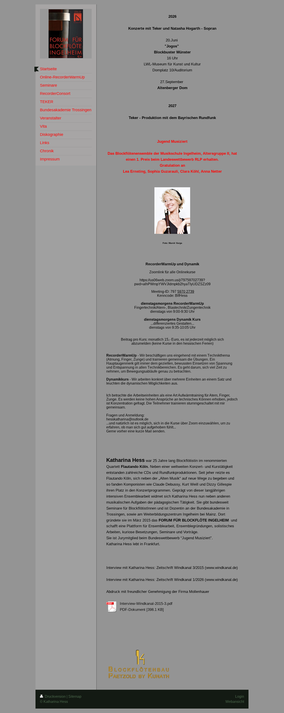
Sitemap (74, 696)
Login (239, 696)
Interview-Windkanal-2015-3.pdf (146, 604)
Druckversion (55, 696)
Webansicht (234, 701)
